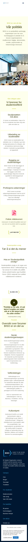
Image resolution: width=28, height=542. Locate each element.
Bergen (5, 479)
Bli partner (6, 508)
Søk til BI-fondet (7, 499)
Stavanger (6, 482)
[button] (23, 3)
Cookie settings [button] (7, 537)
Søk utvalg (6, 496)
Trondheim (6, 484)
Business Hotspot (8, 513)
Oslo (4, 477)
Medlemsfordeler (7, 494)
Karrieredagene (7, 511)
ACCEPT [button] (16, 537)
